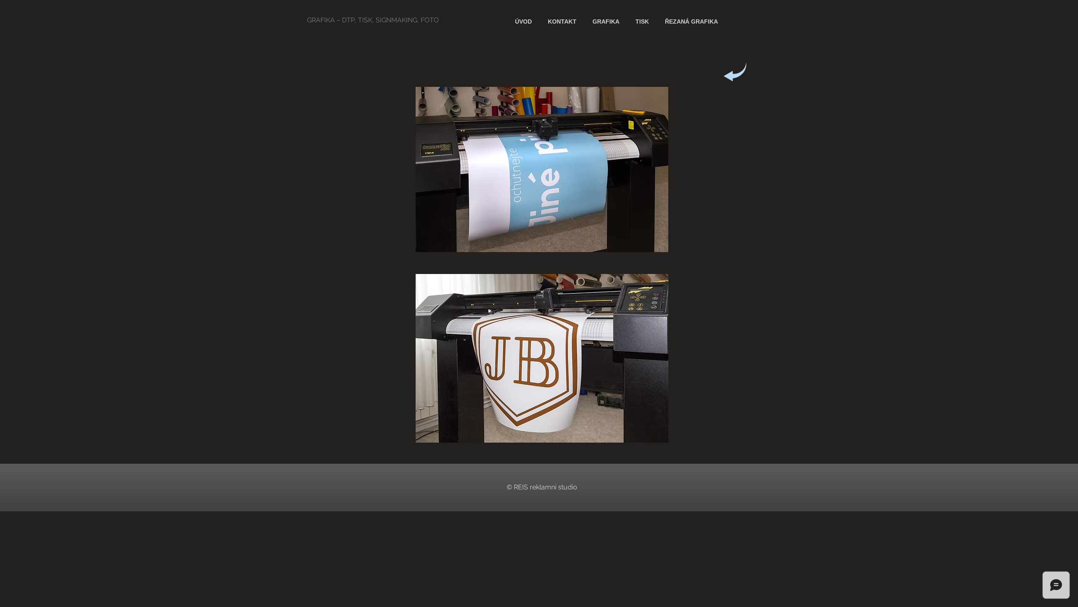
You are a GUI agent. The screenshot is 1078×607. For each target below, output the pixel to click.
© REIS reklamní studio (542, 487)
